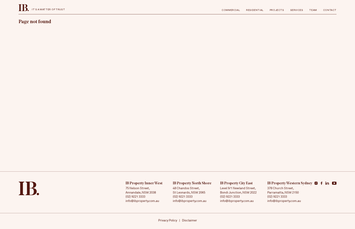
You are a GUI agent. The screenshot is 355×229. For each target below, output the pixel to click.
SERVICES (296, 10)
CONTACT (330, 10)
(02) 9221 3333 (135, 196)
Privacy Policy (167, 220)
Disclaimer (189, 220)
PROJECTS (277, 10)
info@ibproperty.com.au (142, 201)
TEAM (313, 10)
